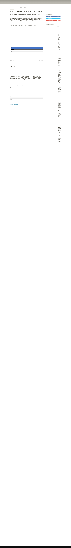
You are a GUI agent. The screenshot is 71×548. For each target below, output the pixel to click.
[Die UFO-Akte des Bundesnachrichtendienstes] (54, 399)
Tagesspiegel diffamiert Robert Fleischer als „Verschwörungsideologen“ (59, 145)
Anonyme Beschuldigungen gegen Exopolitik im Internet (56, 26)
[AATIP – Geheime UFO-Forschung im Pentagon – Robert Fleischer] (54, 253)
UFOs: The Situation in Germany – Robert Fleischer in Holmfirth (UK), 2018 (59, 53)
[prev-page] (10, 81)
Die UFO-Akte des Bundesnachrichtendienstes (59, 137)
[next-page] (11, 81)
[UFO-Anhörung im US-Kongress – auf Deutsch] (48, 108)
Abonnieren (59, 20)
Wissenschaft (21, 1)
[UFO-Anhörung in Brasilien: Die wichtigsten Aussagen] (54, 38)
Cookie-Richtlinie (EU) (58, 547)
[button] (12, 49)
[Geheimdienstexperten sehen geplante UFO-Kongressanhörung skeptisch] (38, 71)
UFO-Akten (26, 1)
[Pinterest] (15, 56)
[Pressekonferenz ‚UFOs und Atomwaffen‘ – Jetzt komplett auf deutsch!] (54, 329)
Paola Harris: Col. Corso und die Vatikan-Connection (16, 62)
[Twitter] (13, 56)
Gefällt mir (59, 16)
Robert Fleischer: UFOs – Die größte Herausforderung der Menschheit (56, 31)
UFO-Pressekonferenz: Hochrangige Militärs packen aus (59, 113)
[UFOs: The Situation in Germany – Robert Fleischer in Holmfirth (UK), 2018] (54, 107)
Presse (35, 1)
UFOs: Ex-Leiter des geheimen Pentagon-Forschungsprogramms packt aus (59, 106)
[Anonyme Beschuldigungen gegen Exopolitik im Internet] (47, 25)
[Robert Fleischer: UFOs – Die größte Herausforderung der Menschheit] (48, 36)
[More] (20, 56)
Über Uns (31, 1)
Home (12, 1)
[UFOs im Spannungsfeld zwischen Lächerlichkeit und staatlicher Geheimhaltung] (48, 256)
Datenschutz (49, 547)
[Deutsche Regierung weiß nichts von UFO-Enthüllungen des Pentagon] (48, 398)
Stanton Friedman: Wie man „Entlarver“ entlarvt (35, 61)
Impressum (53, 547)
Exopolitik (16, 1)
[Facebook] (11, 56)
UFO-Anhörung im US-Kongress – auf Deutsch (59, 45)
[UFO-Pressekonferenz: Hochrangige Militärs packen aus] (54, 325)
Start (10, 7)
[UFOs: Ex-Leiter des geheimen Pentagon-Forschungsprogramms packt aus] (48, 324)
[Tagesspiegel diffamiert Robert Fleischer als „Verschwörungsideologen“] (48, 471)
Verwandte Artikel (12, 66)
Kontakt (38, 1)
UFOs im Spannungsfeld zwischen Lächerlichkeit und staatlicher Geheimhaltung (59, 88)
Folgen (59, 18)
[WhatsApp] (17, 56)
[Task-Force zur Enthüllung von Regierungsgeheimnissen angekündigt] (15, 71)
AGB (45, 547)
